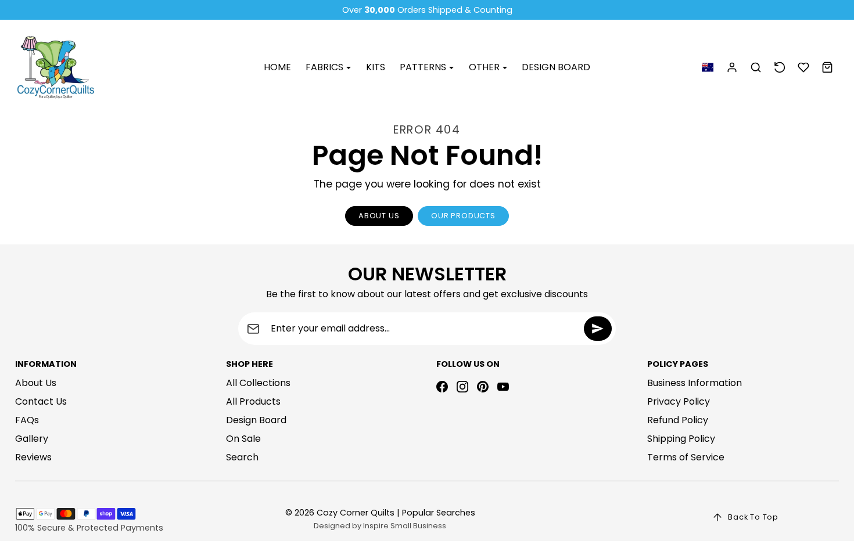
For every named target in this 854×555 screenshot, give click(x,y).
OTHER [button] (485, 67)
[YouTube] (503, 387)
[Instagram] (462, 387)
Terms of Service (685, 457)
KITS (375, 67)
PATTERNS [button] (424, 67)
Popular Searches (438, 512)
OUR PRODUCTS (463, 216)
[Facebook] (442, 387)
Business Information (694, 383)
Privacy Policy (678, 401)
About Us (35, 383)
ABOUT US (378, 216)
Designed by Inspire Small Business (380, 526)
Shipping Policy (681, 438)
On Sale (243, 438)
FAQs (27, 420)
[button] (707, 68)
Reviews (33, 457)
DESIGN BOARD (556, 67)
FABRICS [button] (326, 67)
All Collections (258, 383)
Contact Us (41, 401)
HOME (277, 67)
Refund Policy (677, 420)
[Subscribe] (598, 328)
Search (242, 457)
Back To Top (753, 517)
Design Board (256, 420)
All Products (253, 401)
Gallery (31, 438)
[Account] (732, 68)
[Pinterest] (483, 387)
